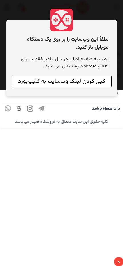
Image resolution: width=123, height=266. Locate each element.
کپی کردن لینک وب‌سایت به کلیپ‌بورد (61, 81)
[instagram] (30, 110)
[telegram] (41, 110)
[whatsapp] (8, 110)
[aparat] (19, 110)
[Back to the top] (118, 262)
